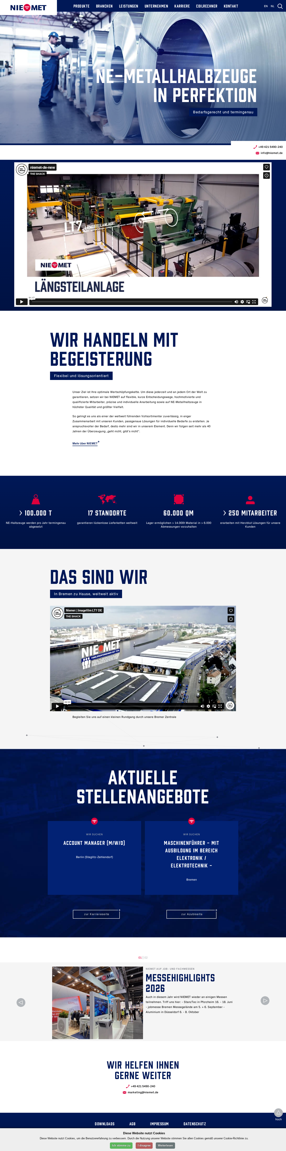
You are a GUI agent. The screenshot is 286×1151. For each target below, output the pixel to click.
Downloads (105, 1123)
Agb (132, 1123)
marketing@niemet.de (143, 1092)
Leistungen (128, 6)
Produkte (81, 6)
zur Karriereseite (96, 914)
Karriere (182, 6)
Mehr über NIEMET (85, 443)
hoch (278, 1119)
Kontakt (231, 6)
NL (272, 6)
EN (265, 6)
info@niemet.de (272, 153)
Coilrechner (207, 6)
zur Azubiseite (192, 914)
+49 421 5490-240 (270, 147)
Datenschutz (195, 1123)
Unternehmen (156, 6)
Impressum (159, 1123)
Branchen (104, 6)
